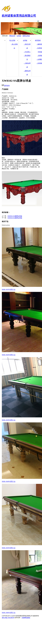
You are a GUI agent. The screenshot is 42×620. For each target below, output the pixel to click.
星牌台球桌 (26, 36)
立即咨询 (7, 85)
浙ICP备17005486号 (8, 617)
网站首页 (12, 36)
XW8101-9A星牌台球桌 (15, 216)
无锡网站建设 (26, 617)
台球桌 (19, 36)
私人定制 (12, 40)
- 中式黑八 (27, 52)
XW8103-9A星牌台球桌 (15, 218)
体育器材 (38, 40)
